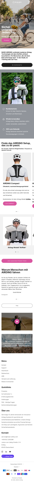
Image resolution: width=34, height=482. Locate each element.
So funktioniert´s (6, 394)
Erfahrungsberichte (7, 397)
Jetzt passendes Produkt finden (17, 260)
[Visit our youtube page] (10, 452)
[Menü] (2, 2)
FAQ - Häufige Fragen (8, 402)
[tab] (16, 211)
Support (4, 368)
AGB (2, 376)
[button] (15, 47)
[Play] (17, 321)
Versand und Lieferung (8, 379)
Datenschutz (5, 373)
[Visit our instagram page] (2, 452)
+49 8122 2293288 (7, 439)
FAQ (17, 305)
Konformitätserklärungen (9, 405)
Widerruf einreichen (7, 381)
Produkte (6, 40)
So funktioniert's (20, 40)
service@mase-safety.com (9, 437)
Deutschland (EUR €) (16, 464)
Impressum (4, 370)
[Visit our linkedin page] (6, 452)
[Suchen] (32, 2)
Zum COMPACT (9, 203)
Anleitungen (5, 399)
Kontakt (3, 365)
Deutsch (16, 467)
